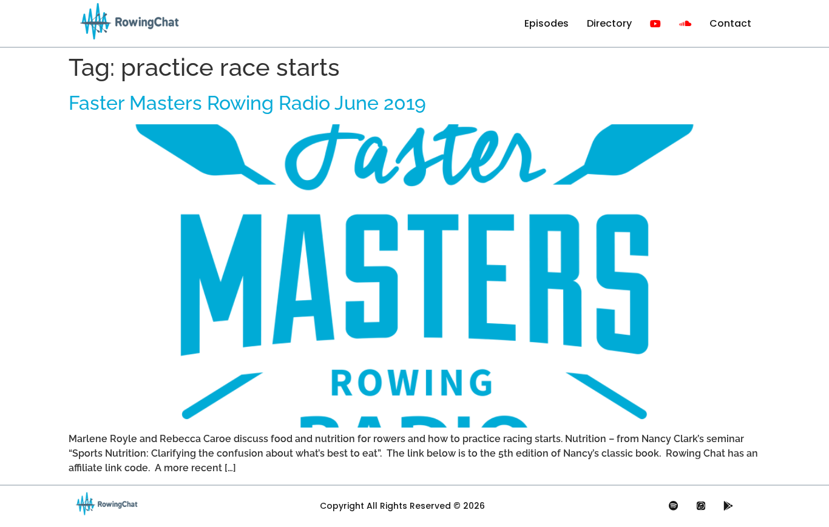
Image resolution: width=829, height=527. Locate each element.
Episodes (546, 23)
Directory (609, 23)
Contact (730, 23)
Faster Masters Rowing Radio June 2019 (247, 103)
